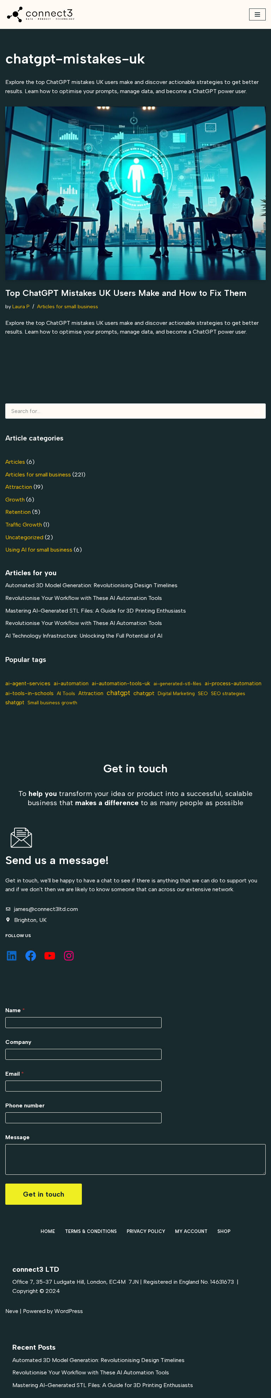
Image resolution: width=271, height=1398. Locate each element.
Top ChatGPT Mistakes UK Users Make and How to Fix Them (125, 293)
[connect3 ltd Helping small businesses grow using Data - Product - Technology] (40, 14)
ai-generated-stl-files (177, 683)
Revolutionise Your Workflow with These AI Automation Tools (83, 598)
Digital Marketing (176, 693)
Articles (15, 461)
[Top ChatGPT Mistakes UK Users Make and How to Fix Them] (135, 193)
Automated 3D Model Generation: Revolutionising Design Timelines (91, 585)
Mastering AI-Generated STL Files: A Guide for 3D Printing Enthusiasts (95, 610)
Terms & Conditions (91, 1231)
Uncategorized (24, 537)
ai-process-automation (233, 683)
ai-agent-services (27, 683)
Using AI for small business (38, 549)
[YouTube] (49, 955)
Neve (11, 1311)
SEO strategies (228, 693)
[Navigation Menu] (257, 14)
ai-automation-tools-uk (121, 683)
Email (14, 1073)
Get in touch (43, 1194)
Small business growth (52, 702)
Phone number (25, 1105)
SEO (203, 693)
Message (17, 1137)
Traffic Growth (23, 524)
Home (48, 1231)
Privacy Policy (146, 1231)
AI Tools (66, 693)
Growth (15, 499)
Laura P (21, 306)
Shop (223, 1231)
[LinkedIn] (11, 955)
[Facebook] (30, 955)
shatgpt (14, 702)
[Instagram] (68, 955)
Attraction (18, 487)
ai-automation (71, 683)
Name (15, 1010)
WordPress (68, 1311)
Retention (18, 512)
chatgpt (118, 693)
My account (191, 1231)
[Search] (257, 411)
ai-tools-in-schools (29, 693)
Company (18, 1042)
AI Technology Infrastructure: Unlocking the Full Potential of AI (83, 635)
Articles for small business (67, 306)
